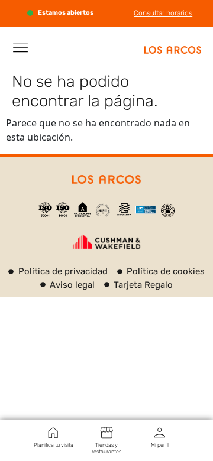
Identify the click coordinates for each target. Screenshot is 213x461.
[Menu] (21, 47)
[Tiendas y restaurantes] (106, 432)
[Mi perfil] (159, 432)
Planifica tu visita (53, 445)
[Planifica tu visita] (53, 432)
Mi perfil (160, 445)
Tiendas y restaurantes (106, 448)
